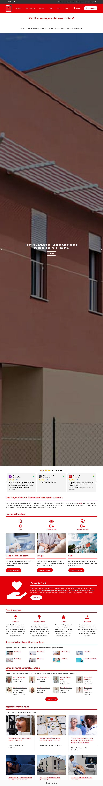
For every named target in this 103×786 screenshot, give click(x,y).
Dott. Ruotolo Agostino (88, 689)
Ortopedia (64, 658)
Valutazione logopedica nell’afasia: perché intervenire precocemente (50, 739)
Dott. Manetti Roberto (43, 688)
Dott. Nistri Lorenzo (66, 688)
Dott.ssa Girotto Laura (20, 688)
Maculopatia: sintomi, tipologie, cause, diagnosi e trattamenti (19, 739)
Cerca (78, 8)
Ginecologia (17, 658)
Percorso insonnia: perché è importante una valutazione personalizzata (20, 778)
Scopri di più (51, 253)
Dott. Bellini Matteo (43, 677)
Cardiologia (40, 651)
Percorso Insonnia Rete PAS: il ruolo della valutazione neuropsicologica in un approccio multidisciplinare (82, 740)
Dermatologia (65, 651)
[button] (2, 250)
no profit (79, 503)
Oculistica (40, 658)
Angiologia (17, 651)
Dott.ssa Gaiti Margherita (88, 678)
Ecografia (87, 651)
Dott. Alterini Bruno (19, 677)
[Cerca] (74, 8)
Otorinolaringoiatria (90, 658)
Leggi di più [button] (42, 489)
